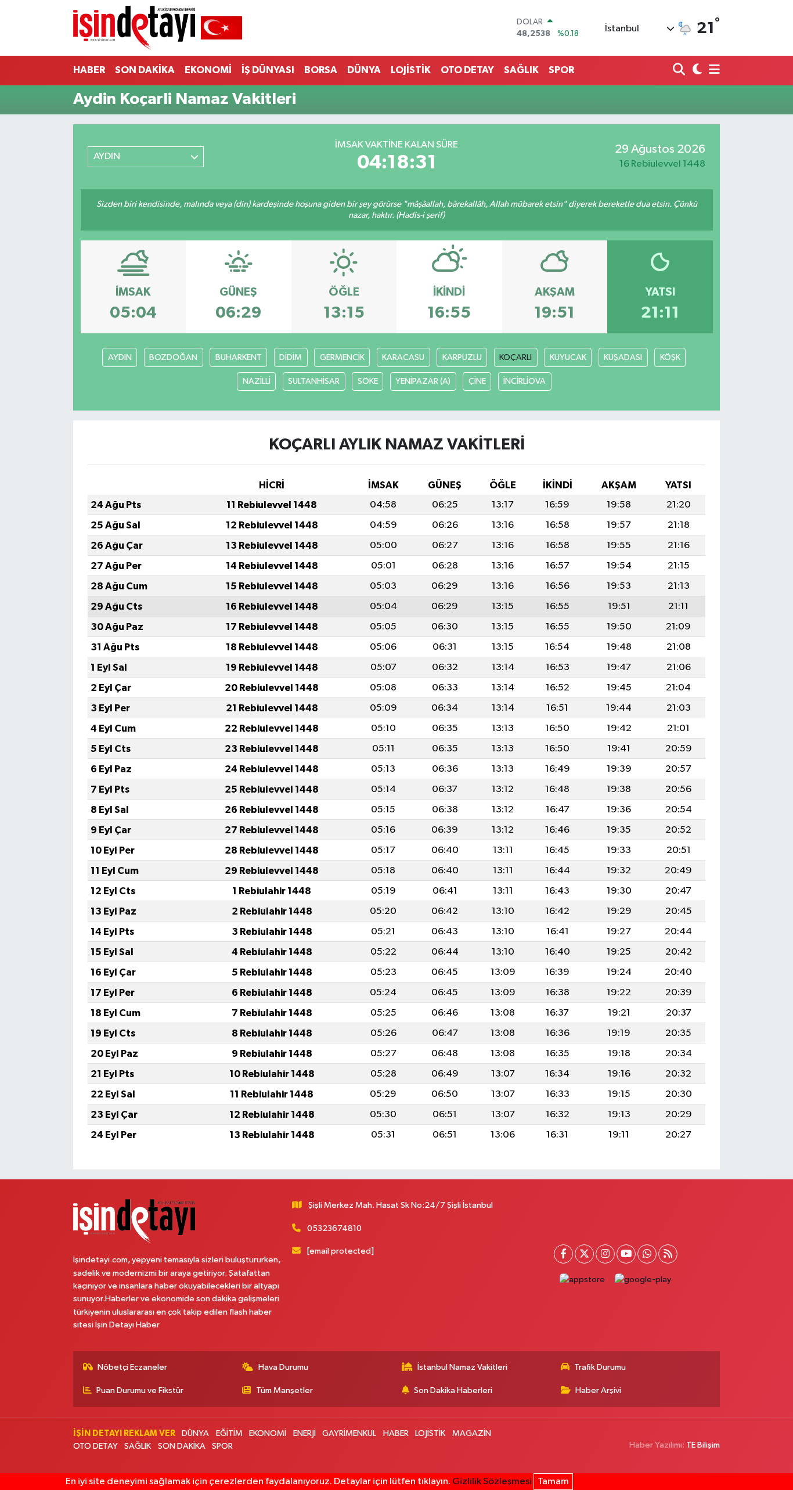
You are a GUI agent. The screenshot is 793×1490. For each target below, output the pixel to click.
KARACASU (403, 357)
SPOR (561, 70)
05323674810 (334, 1228)
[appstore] (582, 1280)
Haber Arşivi (598, 1390)
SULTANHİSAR (314, 381)
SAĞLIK (521, 70)
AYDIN (120, 357)
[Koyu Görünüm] (695, 70)
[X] (584, 1254)
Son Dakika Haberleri (453, 1390)
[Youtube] (626, 1254)
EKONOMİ (208, 70)
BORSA (320, 70)
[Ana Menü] (712, 70)
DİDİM (290, 357)
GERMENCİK (342, 357)
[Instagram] (605, 1254)
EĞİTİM (229, 1433)
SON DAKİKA (145, 70)
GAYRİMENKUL (349, 1433)
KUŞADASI (623, 357)
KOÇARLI (515, 357)
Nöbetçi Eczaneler (132, 1367)
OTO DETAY (467, 70)
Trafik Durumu (600, 1367)
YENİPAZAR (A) (422, 381)
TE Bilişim (703, 1445)
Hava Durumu (283, 1367)
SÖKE (368, 381)
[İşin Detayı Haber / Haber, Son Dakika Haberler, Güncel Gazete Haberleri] (157, 27)
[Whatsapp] (647, 1254)
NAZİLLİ (257, 381)
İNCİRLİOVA (524, 381)
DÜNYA (364, 70)
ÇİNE (477, 381)
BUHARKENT (238, 357)
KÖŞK (670, 357)
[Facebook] (563, 1254)
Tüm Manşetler (284, 1390)
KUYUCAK (568, 357)
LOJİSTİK (411, 70)
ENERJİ (304, 1433)
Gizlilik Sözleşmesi (492, 1482)
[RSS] (667, 1254)
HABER (89, 70)
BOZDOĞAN (173, 357)
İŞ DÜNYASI (267, 70)
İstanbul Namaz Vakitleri (462, 1367)
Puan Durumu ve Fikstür (139, 1390)
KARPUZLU (462, 357)
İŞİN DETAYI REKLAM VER (124, 1433)
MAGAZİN (471, 1433)
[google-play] (643, 1280)
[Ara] (680, 70)
